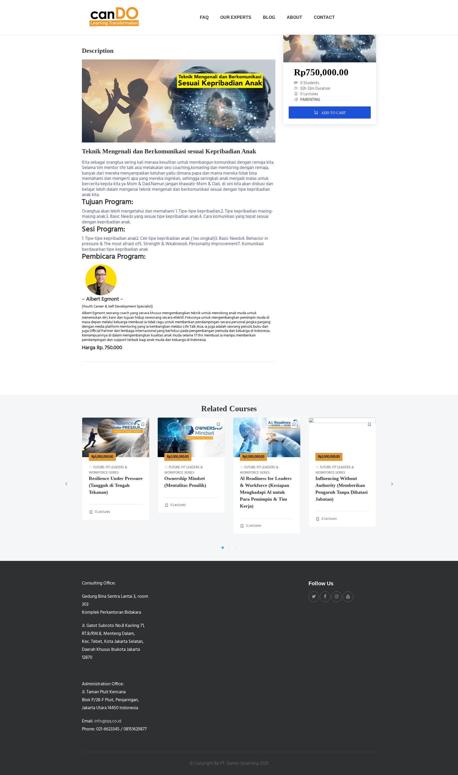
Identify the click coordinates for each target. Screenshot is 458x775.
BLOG (269, 17)
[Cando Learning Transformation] (115, 17)
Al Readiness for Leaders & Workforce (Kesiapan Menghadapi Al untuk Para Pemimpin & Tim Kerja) (266, 492)
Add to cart (333, 113)
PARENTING (310, 100)
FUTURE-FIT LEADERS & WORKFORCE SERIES (108, 470)
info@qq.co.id (107, 721)
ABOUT (294, 17)
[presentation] (66, 483)
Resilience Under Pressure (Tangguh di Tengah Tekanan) (116, 485)
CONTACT (324, 17)
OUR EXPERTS (235, 17)
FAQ (204, 17)
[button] (223, 548)
